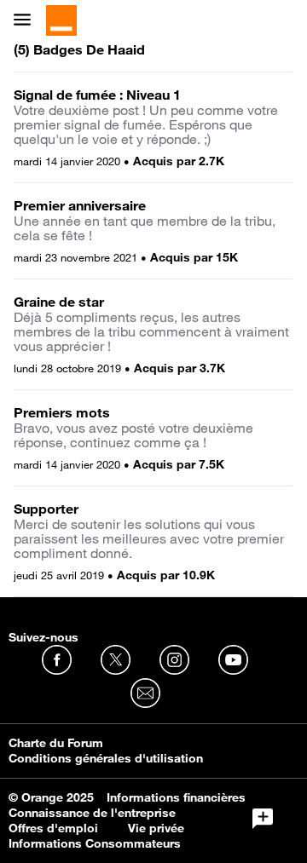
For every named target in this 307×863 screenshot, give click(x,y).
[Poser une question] (263, 819)
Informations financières (176, 797)
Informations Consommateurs (95, 843)
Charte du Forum (56, 743)
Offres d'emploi (53, 828)
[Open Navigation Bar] (27, 21)
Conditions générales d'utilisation (106, 758)
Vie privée (156, 828)
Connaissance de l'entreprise (92, 812)
